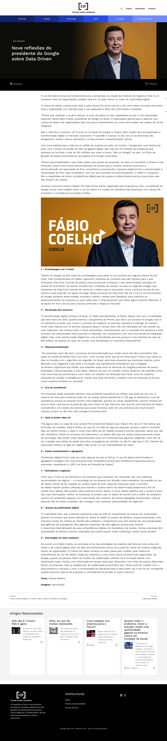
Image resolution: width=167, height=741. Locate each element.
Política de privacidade (75, 704)
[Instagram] (125, 695)
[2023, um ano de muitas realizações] (79, 642)
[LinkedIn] (121, 695)
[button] (121, 8)
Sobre (67, 700)
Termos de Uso (71, 708)
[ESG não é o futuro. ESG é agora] (41, 642)
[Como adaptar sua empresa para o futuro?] (116, 645)
